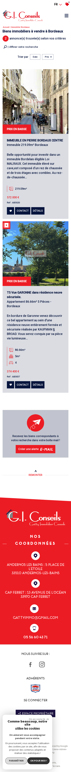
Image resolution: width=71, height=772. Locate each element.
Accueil (6, 27)
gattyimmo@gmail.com (35, 617)
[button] (21, 47)
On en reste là (37, 719)
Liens (55, 749)
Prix (47, 57)
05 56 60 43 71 (35, 637)
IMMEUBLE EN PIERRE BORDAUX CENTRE (35, 140)
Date (35, 57)
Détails (38, 210)
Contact (23, 210)
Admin (62, 749)
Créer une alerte (35, 449)
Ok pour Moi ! (38, 760)
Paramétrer (16, 760)
